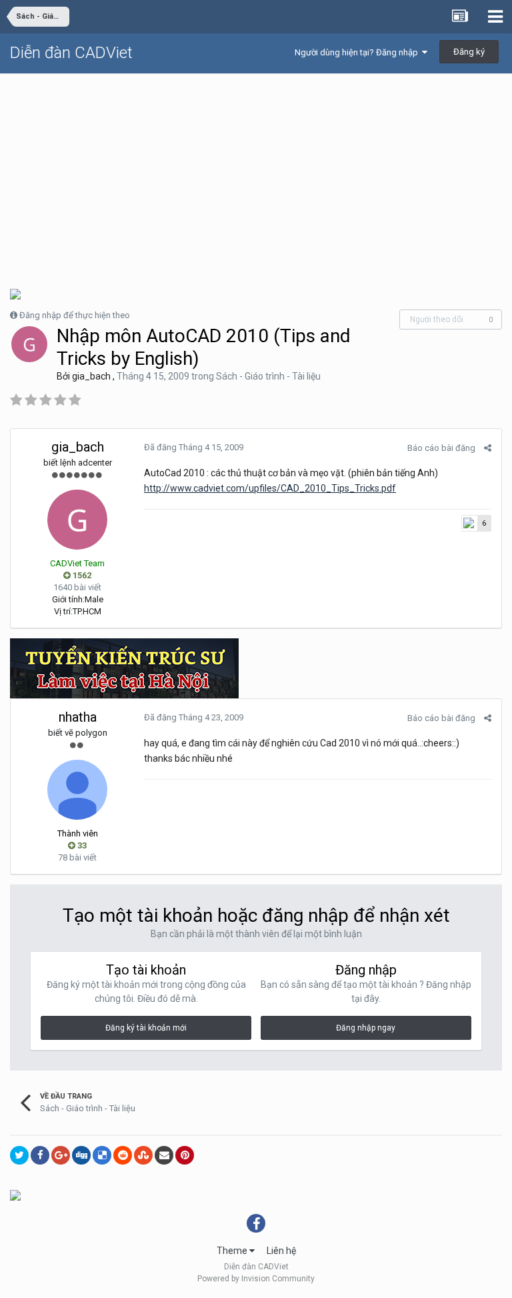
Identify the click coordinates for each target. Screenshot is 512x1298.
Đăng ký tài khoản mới (146, 1028)
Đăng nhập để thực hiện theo (74, 315)
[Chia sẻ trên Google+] (60, 1155)
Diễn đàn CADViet (71, 52)
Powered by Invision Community (256, 1278)
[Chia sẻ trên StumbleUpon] (143, 1155)
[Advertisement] (256, 174)
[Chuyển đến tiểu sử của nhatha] (77, 790)
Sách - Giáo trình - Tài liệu (268, 376)
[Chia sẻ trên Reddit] (122, 1155)
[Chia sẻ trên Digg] (81, 1155)
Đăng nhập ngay (365, 1028)
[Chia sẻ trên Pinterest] (184, 1155)
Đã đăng (193, 447)
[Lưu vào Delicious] (102, 1155)
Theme (233, 1250)
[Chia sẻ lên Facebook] (40, 1155)
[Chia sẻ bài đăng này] (487, 448)
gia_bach (91, 376)
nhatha (78, 717)
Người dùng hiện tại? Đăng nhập (358, 52)
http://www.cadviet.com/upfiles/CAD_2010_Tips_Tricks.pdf (270, 488)
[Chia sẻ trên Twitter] (19, 1155)
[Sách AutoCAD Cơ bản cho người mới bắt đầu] (15, 293)
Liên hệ (281, 1250)
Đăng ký (469, 52)
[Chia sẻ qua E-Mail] (164, 1155)
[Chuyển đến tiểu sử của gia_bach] (29, 344)
